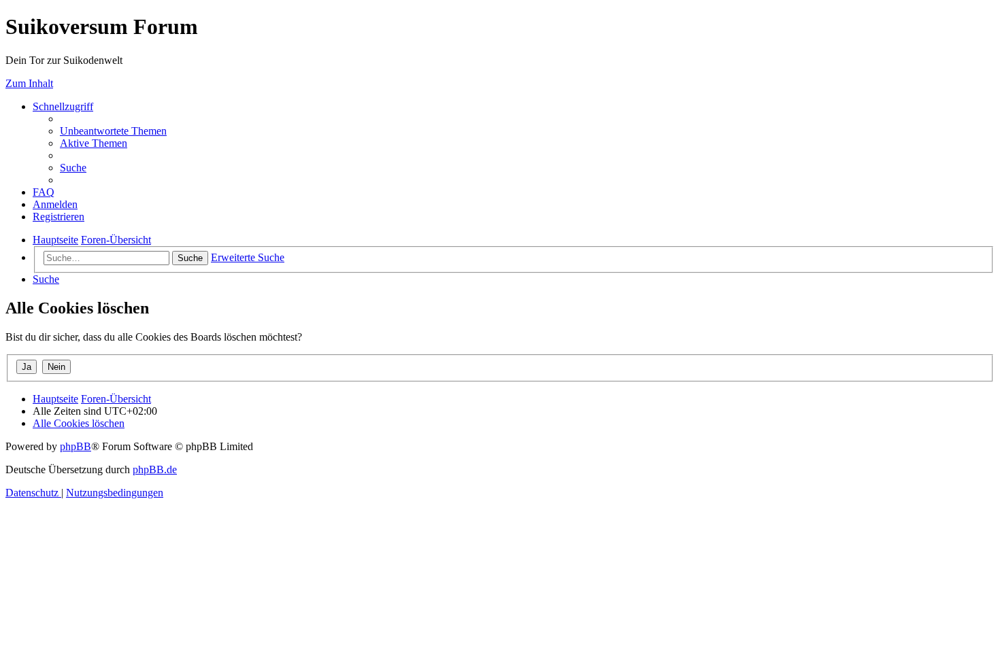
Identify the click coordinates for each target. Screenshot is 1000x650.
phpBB (75, 446)
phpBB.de (155, 469)
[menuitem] (113, 131)
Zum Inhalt (29, 83)
